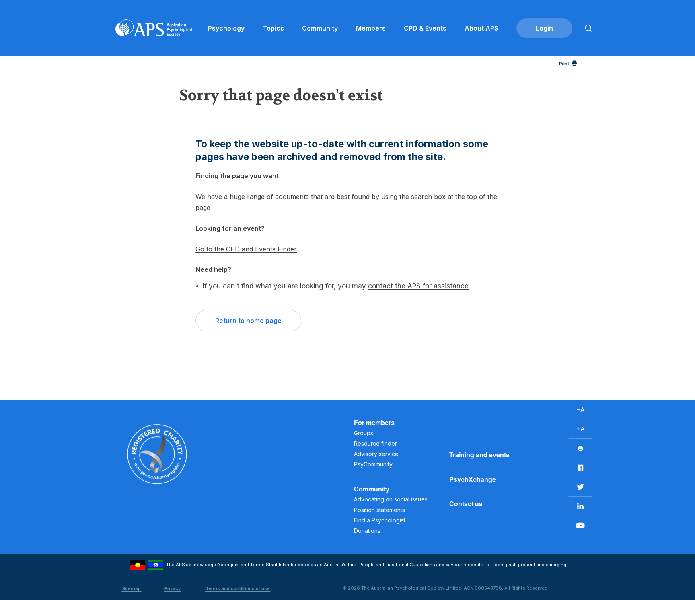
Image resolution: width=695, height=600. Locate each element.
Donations (367, 530)
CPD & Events (425, 28)
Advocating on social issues (391, 499)
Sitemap (131, 588)
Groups (363, 432)
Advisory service (376, 453)
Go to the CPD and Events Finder (246, 249)
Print (564, 63)
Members (371, 28)
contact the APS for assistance (418, 286)
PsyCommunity (373, 464)
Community (320, 28)
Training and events (479, 454)
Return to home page (248, 320)
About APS (481, 28)
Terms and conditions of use (238, 588)
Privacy (172, 588)
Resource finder (375, 443)
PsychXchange (472, 479)
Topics (273, 28)
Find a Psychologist (379, 520)
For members (374, 422)
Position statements (379, 509)
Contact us (466, 503)
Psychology (226, 28)
